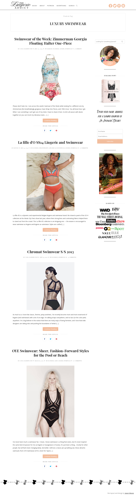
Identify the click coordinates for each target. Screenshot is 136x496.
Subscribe (68, 52)
